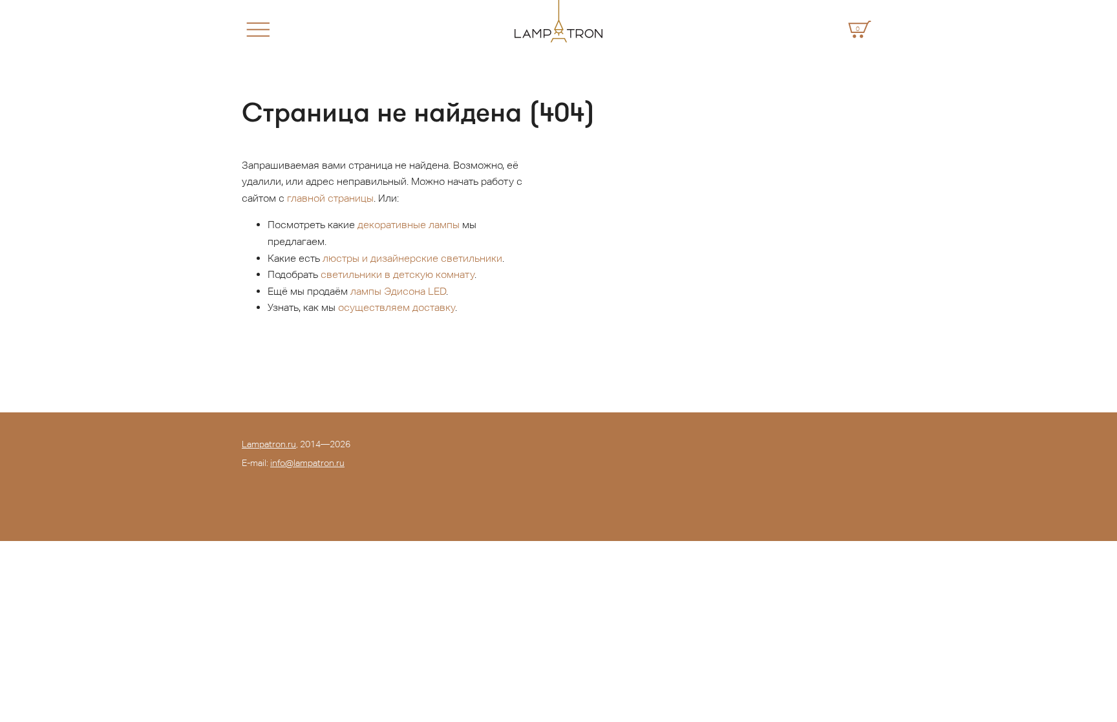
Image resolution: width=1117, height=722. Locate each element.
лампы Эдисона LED (398, 291)
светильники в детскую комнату (397, 274)
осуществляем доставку (396, 307)
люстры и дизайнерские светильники (412, 258)
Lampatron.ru (269, 444)
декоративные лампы (408, 224)
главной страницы (330, 198)
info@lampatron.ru (307, 463)
